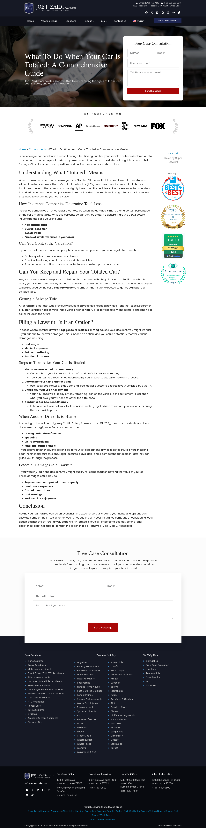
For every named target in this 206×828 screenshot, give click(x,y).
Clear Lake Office (162, 774)
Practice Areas (48, 21)
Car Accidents (38, 149)
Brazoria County (105, 811)
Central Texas (165, 811)
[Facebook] (146, 12)
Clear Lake (68, 811)
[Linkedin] (157, 12)
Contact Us (120, 21)
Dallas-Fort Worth (125, 811)
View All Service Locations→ (103, 819)
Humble (79, 811)
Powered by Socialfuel (169, 825)
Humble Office (128, 774)
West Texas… (106, 815)
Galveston (90, 811)
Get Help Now (150, 655)
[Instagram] (168, 12)
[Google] (162, 12)
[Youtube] (173, 12)
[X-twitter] (151, 12)
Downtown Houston (99, 774)
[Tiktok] (179, 12)
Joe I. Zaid (173, 153)
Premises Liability (106, 655)
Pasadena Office (65, 774)
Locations (71, 21)
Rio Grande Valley (146, 811)
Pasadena (55, 811)
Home (30, 21)
